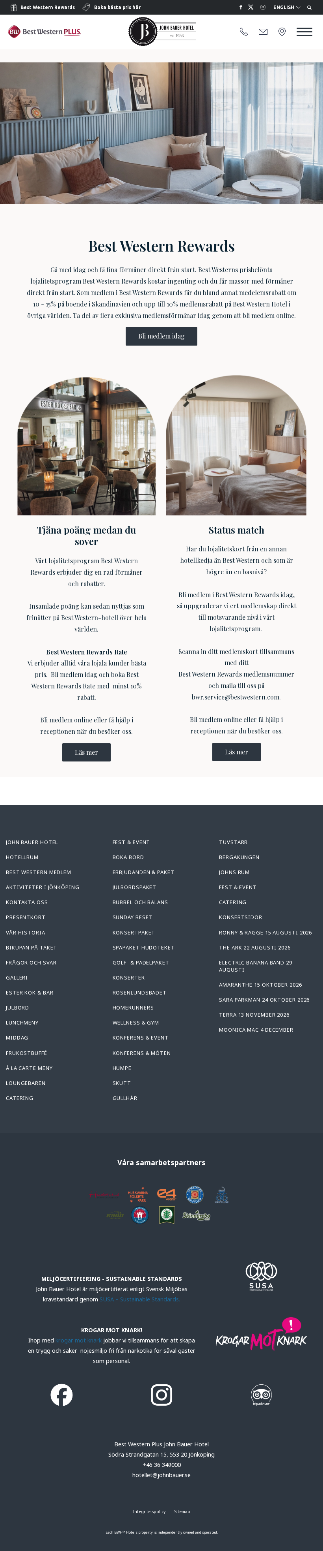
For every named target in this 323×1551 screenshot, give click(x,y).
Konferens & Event (141, 1037)
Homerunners (133, 1007)
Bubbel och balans (140, 902)
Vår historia (25, 932)
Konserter (129, 977)
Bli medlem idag (161, 336)
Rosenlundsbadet (140, 992)
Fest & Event (131, 842)
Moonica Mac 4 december (256, 1029)
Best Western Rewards (47, 7)
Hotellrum (22, 857)
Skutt (122, 1083)
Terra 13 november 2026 (254, 1014)
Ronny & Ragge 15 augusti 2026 (265, 932)
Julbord (17, 1007)
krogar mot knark (79, 1340)
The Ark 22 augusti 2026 (255, 947)
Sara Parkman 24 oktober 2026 (264, 999)
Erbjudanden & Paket (143, 872)
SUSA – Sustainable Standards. (140, 1299)
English (284, 7)
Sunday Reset (133, 917)
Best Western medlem (38, 872)
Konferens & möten (142, 1053)
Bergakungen (239, 857)
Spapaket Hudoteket (144, 947)
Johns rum (234, 872)
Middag (17, 1037)
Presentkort (26, 917)
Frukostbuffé (26, 1053)
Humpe (122, 1068)
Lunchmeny (22, 1022)
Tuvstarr (233, 842)
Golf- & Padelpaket (141, 962)
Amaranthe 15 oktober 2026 (260, 984)
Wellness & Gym (136, 1022)
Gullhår (125, 1098)
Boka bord (128, 857)
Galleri (17, 977)
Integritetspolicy (149, 1511)
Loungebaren (26, 1083)
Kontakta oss (27, 902)
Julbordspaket (135, 887)
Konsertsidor (240, 917)
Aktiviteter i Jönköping (43, 887)
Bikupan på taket (31, 947)
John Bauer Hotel (32, 842)
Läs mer (86, 752)
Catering (19, 1098)
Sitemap (182, 1511)
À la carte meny (29, 1068)
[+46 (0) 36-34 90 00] (244, 32)
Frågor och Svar (31, 962)
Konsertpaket (134, 932)
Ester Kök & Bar (30, 992)
